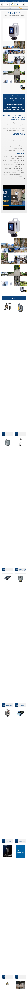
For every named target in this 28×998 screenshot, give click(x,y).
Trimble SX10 (9, 841)
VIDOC (9, 434)
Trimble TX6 (22, 705)
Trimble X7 (22, 434)
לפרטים (17, 433)
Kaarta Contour (9, 705)
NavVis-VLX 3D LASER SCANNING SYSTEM (22, 570)
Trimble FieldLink (22, 976)
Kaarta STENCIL (22, 841)
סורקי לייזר (12, 15)
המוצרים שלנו (16, 15)
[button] (23, 4)
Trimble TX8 (9, 569)
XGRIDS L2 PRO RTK (9, 976)
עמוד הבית (22, 15)
